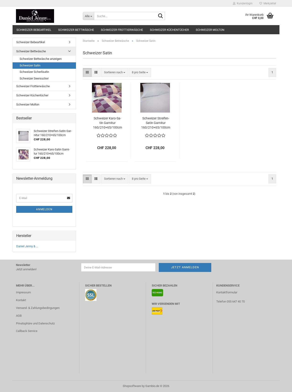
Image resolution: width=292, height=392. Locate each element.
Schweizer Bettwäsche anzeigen (41, 59)
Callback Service (26, 331)
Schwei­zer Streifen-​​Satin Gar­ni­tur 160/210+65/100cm (155, 122)
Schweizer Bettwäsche (76, 30)
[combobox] (114, 72)
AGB (19, 315)
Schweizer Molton (210, 30)
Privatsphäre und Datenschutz (35, 323)
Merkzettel (269, 3)
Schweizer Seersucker (34, 78)
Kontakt (21, 300)
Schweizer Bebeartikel (33, 30)
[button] (87, 72)
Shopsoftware (132, 386)
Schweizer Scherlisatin (34, 72)
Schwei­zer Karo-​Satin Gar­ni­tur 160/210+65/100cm (107, 122)
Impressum (23, 292)
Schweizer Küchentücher (169, 30)
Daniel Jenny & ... (27, 246)
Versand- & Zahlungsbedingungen (38, 308)
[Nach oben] (279, 385)
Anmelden (44, 209)
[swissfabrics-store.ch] (46, 16)
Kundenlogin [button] (244, 3)
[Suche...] (160, 16)
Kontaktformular (226, 292)
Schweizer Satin (30, 65)
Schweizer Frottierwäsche (122, 30)
